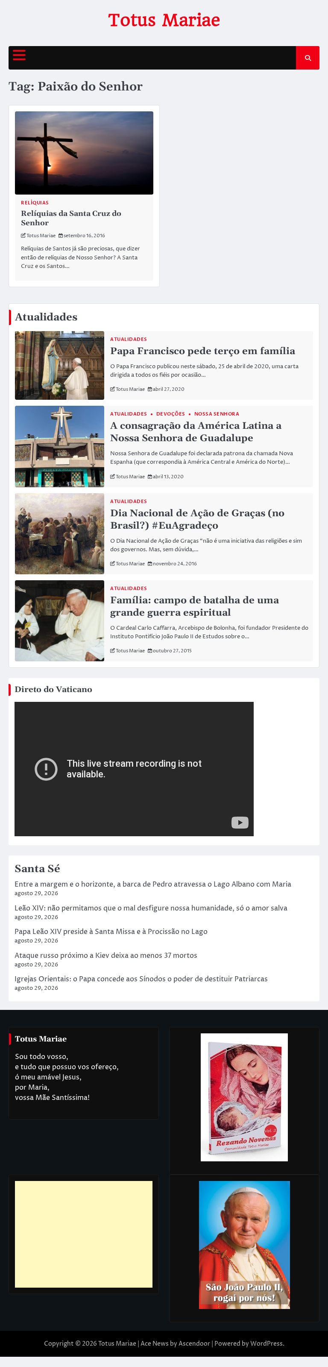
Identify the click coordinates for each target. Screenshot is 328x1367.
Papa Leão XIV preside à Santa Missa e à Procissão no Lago (111, 932)
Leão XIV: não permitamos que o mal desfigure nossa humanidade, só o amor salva (151, 908)
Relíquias (35, 203)
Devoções (170, 414)
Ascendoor (194, 1344)
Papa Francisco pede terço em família (202, 351)
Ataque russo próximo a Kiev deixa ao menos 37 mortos (106, 955)
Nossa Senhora (217, 414)
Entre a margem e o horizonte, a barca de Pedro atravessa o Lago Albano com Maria (153, 884)
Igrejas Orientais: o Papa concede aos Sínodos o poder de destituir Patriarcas (141, 979)
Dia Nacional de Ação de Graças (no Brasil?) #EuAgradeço (197, 519)
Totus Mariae (164, 20)
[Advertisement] (83, 1234)
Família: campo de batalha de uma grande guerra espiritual (194, 606)
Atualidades (128, 339)
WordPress (266, 1344)
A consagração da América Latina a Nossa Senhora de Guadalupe (195, 432)
